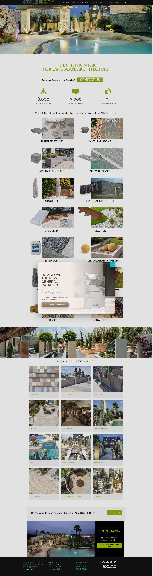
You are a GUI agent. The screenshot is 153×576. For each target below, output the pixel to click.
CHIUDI (113, 264)
